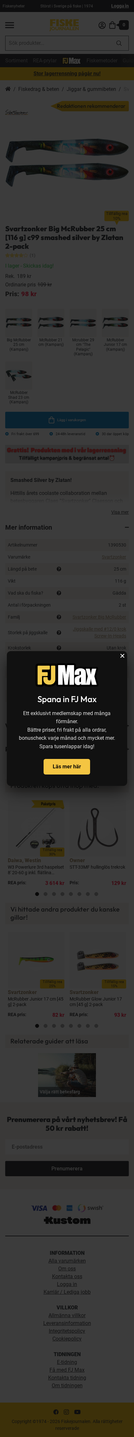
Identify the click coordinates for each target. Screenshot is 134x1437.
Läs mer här (67, 766)
